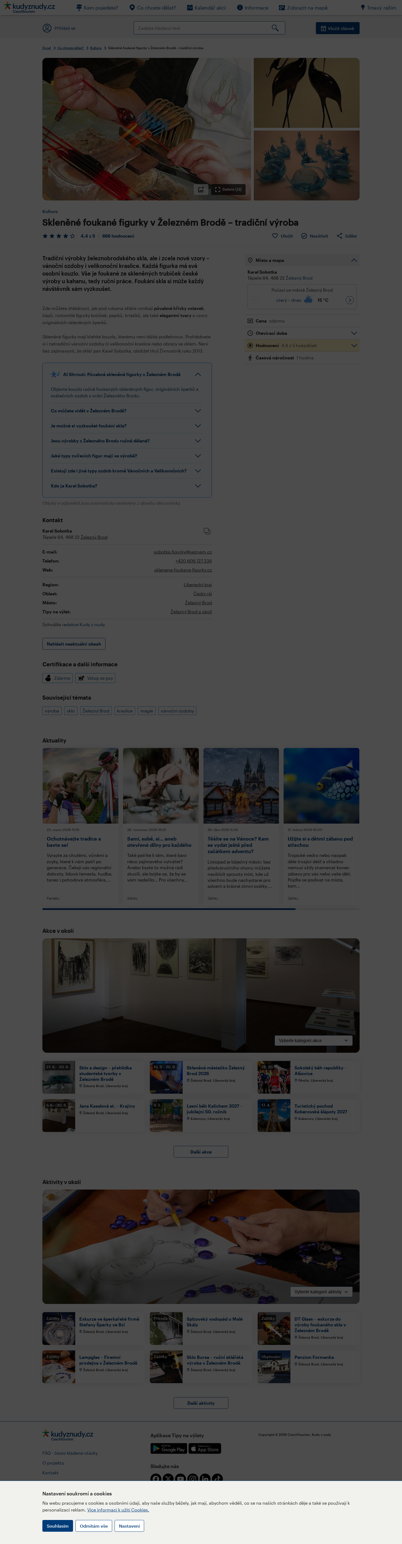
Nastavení (129, 1525)
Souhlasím (58, 1525)
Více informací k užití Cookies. (118, 1509)
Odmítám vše (94, 1525)
